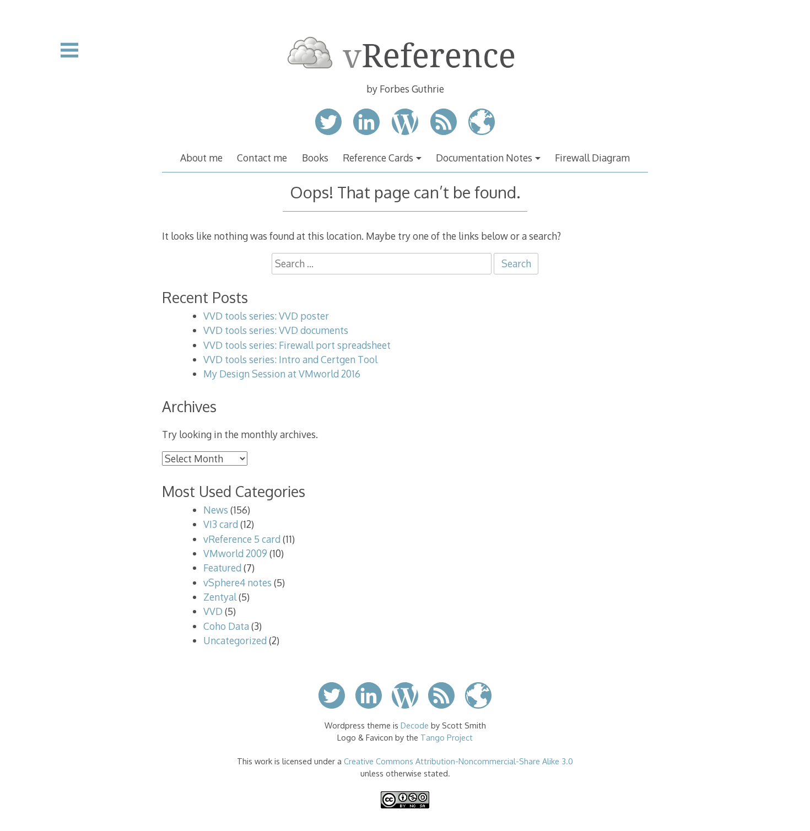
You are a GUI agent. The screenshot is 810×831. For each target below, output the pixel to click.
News (215, 510)
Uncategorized (235, 640)
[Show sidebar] (69, 50)
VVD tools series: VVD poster (266, 316)
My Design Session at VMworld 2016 (281, 374)
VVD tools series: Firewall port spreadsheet (297, 345)
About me (201, 158)
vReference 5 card (241, 539)
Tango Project (446, 737)
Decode (415, 725)
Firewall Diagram (592, 158)
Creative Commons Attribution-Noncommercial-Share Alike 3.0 (458, 761)
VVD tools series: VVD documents (275, 330)
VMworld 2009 (235, 553)
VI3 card (220, 524)
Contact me (262, 158)
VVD (213, 611)
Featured (222, 568)
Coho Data (226, 626)
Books (315, 158)
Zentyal (219, 597)
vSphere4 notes (237, 582)
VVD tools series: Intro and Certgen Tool (290, 359)
